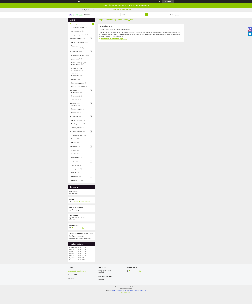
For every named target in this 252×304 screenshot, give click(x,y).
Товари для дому (76, 135)
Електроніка (75, 113)
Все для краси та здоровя (76, 104)
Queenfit (74, 146)
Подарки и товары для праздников (78, 63)
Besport (73, 139)
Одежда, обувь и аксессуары (76, 69)
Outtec (73, 150)
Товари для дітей (76, 131)
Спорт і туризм (76, 120)
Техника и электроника (75, 47)
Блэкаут (73, 79)
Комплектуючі (75, 180)
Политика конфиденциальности (137, 290)
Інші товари (75, 96)
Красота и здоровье (77, 55)
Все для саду (75, 109)
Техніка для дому (76, 124)
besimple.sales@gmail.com (80, 228)
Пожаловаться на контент (119, 290)
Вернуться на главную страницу (114, 39)
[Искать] (146, 14)
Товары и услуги (75, 24)
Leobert (73, 172)
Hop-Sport (74, 157)
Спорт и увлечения (77, 42)
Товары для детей (77, 35)
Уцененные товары (77, 27)
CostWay (74, 176)
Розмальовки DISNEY (78, 87)
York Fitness (75, 165)
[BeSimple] (75, 14)
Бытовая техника (76, 38)
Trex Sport (74, 169)
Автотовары (75, 31)
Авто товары (75, 100)
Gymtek (73, 154)
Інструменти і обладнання (75, 91)
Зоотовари (74, 116)
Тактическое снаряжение (75, 74)
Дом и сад (74, 59)
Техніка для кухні (76, 127)
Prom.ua (134, 287)
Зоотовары (74, 51)
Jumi (72, 161)
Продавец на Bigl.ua (126, 288)
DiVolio (73, 142)
